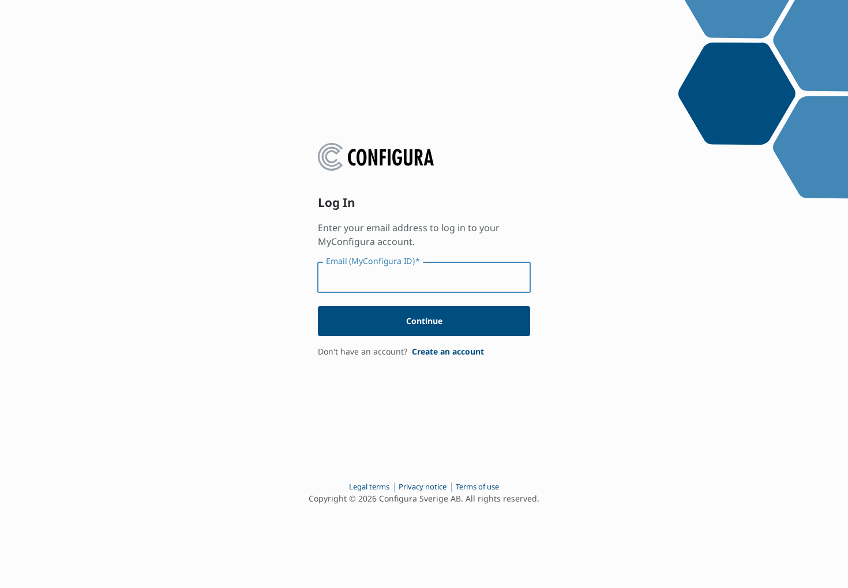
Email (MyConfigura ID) (373, 261)
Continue (424, 320)
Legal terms (369, 486)
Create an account (448, 351)
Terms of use (477, 486)
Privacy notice (422, 486)
